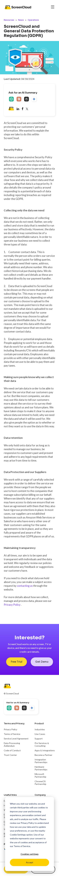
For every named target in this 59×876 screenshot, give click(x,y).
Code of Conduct (12, 750)
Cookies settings (30, 854)
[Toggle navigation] (52, 7)
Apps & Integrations (45, 750)
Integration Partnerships (41, 761)
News (21, 20)
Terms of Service (22, 846)
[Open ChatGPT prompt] (11, 99)
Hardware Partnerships (41, 768)
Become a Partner (43, 755)
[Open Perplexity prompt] (27, 99)
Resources (9, 20)
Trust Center (10, 755)
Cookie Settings (18, 834)
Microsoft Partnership (40, 775)
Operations (33, 20)
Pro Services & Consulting (42, 744)
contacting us (25, 585)
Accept (29, 862)
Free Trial (16, 661)
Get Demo (41, 661)
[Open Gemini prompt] (34, 99)
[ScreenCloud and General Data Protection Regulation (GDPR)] (22, 109)
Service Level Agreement (16, 738)
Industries (40, 729)
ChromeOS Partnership (40, 782)
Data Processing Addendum (12, 744)
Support (39, 738)
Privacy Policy (27, 823)
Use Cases (40, 734)
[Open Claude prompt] (19, 99)
